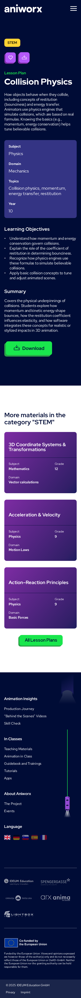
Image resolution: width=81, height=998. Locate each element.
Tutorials (10, 771)
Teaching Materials (18, 749)
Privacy (10, 992)
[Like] (10, 58)
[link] (40, 462)
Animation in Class (18, 756)
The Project (13, 803)
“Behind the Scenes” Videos (25, 716)
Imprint (25, 992)
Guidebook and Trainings (22, 763)
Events (9, 811)
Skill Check (12, 723)
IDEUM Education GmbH (33, 985)
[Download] (24, 58)
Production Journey (19, 709)
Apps (8, 778)
